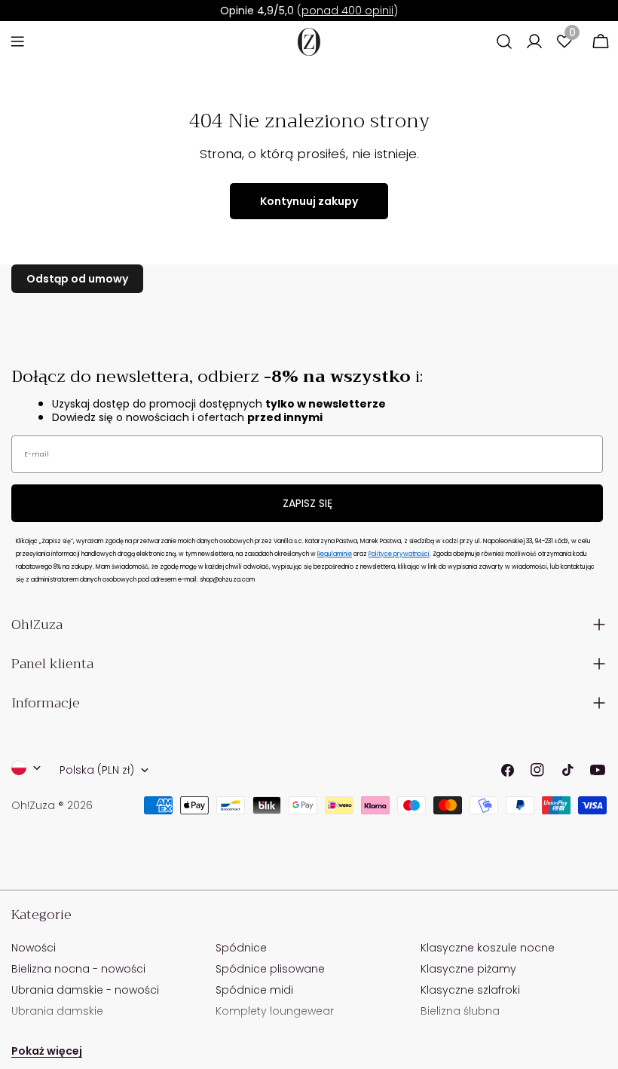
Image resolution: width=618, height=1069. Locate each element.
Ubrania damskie (57, 1011)
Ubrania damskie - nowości (85, 989)
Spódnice (241, 947)
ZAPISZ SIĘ (307, 503)
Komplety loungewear (275, 1011)
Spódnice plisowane (270, 968)
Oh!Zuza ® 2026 (52, 805)
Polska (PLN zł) (97, 769)
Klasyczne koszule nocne (488, 947)
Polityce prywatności (399, 554)
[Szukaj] (504, 41)
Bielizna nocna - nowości (78, 968)
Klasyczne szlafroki (470, 989)
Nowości (33, 947)
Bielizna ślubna (460, 1011)
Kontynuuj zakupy (309, 201)
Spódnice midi (254, 989)
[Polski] (26, 767)
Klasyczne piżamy (468, 968)
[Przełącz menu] (17, 41)
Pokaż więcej (46, 1050)
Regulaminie (334, 554)
